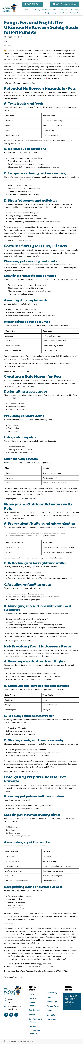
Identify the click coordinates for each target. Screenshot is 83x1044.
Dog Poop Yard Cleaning (35, 1020)
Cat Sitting (51, 1019)
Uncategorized (18, 977)
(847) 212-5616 (12, 1001)
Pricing (32, 1014)
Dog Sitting (51, 1015)
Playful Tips (52, 1001)
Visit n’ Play (52, 993)
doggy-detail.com (44, 963)
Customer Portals (33, 1004)
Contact (50, 1010)
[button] (32, 4)
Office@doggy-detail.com (14, 1007)
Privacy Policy (53, 1006)
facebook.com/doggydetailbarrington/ (38, 966)
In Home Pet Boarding (34, 1032)
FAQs (49, 997)
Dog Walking (34, 1026)
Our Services (34, 1010)
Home (31, 994)
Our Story (33, 998)
